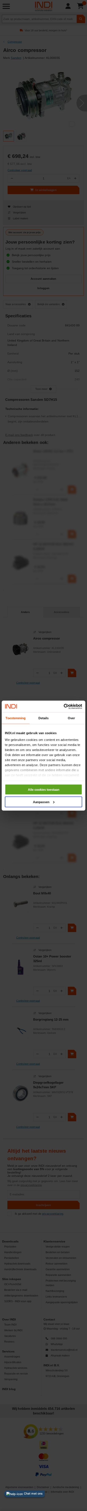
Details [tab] (43, 718)
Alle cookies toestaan (43, 789)
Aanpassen (41, 802)
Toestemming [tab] (15, 718)
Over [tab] (71, 718)
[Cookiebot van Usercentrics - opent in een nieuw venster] (63, 706)
